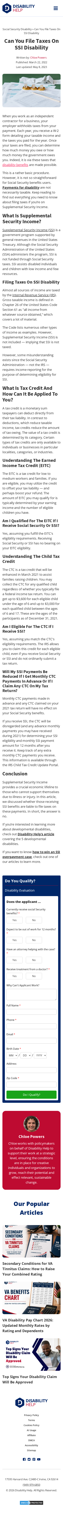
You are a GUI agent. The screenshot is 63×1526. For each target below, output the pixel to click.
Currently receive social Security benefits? (25, 911)
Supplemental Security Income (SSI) (28, 230)
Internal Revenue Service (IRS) (34, 295)
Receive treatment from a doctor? (28, 969)
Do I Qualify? (31, 1095)
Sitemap (31, 1450)
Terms (31, 1420)
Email (10, 1034)
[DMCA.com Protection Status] (31, 1504)
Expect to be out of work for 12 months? (31, 931)
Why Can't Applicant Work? (22, 985)
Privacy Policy (31, 1415)
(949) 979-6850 (31, 1485)
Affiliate (31, 1435)
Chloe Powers (38, 57)
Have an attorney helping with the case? (30, 951)
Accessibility (31, 1445)
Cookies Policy (31, 1425)
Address (11, 1063)
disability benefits (15, 165)
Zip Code (12, 1078)
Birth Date (13, 1049)
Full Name (13, 1005)
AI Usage (31, 1430)
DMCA (31, 1440)
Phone (11, 1020)
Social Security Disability (17, 29)
